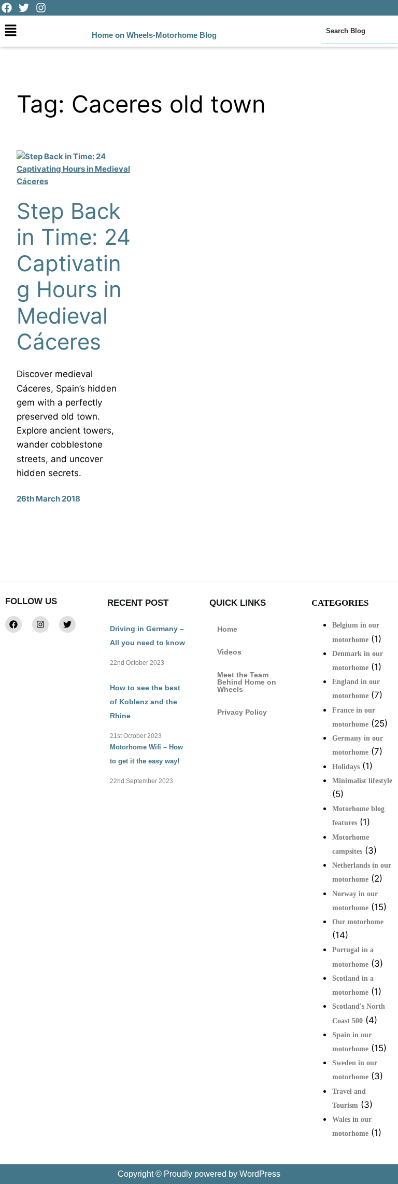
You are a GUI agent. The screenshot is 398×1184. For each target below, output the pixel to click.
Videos (229, 652)
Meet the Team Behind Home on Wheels (246, 682)
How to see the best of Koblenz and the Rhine (145, 702)
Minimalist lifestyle (362, 781)
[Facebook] (13, 624)
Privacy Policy (242, 712)
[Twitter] (67, 624)
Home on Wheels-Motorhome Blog (154, 35)
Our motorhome (357, 922)
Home (227, 629)
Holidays (346, 767)
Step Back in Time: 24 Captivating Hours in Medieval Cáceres (74, 276)
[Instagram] (40, 624)
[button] (10, 31)
